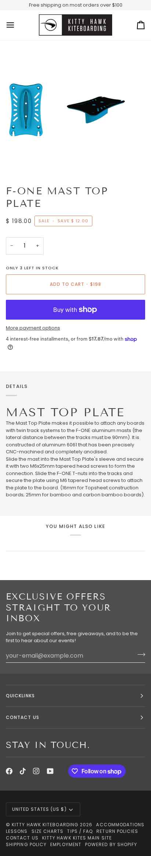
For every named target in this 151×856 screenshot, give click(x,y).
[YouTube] (50, 771)
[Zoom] (13, 160)
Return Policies (117, 831)
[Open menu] (17, 25)
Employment (65, 844)
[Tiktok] (23, 771)
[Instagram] (36, 771)
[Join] (139, 655)
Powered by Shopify (111, 844)
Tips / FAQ (80, 831)
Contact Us (22, 838)
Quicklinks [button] (20, 696)
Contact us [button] (22, 717)
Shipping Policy (26, 844)
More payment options (33, 327)
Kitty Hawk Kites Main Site (77, 838)
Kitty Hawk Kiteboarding (45, 824)
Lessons (17, 831)
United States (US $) (39, 809)
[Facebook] (9, 771)
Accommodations (120, 824)
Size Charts (48, 831)
